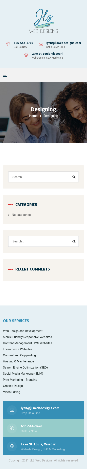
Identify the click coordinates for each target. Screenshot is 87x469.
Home (33, 116)
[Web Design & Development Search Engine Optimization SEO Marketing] (43, 21)
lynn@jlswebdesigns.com (63, 43)
